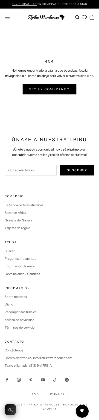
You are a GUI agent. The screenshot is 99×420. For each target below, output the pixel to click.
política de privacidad (19, 320)
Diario (9, 304)
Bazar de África (15, 213)
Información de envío (20, 266)
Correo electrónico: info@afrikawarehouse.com (38, 358)
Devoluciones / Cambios (22, 274)
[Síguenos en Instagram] (19, 380)
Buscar (10, 251)
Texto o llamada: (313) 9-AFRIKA (28, 365)
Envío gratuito (24, 4)
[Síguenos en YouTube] (43, 380)
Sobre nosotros (16, 297)
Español (57, 394)
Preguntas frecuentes (20, 259)
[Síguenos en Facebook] (7, 380)
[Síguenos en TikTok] (54, 380)
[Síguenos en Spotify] (66, 380)
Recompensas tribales (21, 312)
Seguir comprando (49, 89)
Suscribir (77, 170)
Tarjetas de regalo (17, 228)
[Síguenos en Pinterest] (31, 380)
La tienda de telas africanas (24, 205)
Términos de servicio (20, 327)
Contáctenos (14, 350)
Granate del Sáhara (18, 220)
